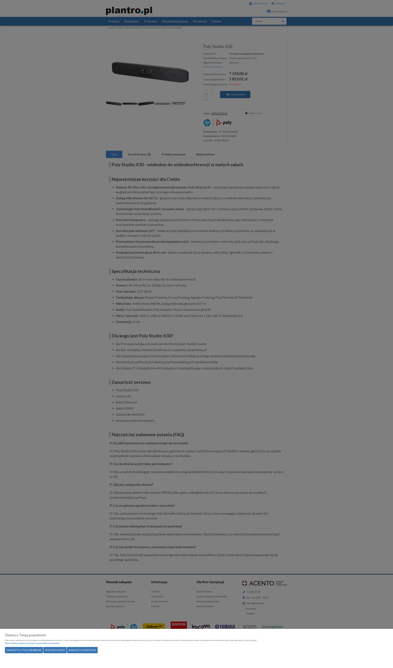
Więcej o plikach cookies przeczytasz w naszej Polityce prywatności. (32, 643)
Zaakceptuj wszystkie (82, 650)
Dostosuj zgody (55, 650)
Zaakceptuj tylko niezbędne (24, 650)
